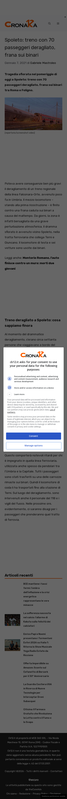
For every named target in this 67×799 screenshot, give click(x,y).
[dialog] (33, 399)
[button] (33, 394)
